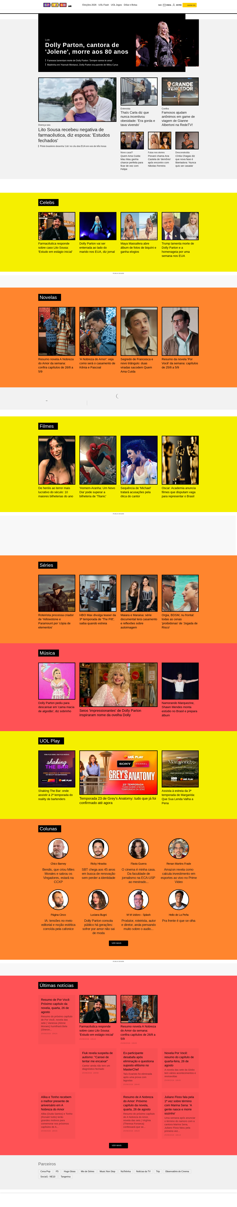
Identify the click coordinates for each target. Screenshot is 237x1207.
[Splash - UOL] (54, 5)
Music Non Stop (107, 1171)
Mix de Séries (87, 1171)
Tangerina (65, 1176)
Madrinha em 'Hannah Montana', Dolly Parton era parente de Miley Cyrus (82, 65)
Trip (158, 1171)
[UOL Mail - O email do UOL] (167, 5)
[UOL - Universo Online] (69, 6)
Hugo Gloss (69, 1171)
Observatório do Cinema (177, 1171)
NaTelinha (126, 1171)
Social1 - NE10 (47, 1176)
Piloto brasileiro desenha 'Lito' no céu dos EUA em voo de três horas (73, 146)
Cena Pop (45, 1171)
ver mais (116, 943)
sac (160, 5)
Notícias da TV (143, 1171)
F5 (57, 1171)
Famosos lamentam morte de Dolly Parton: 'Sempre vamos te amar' (79, 60)
